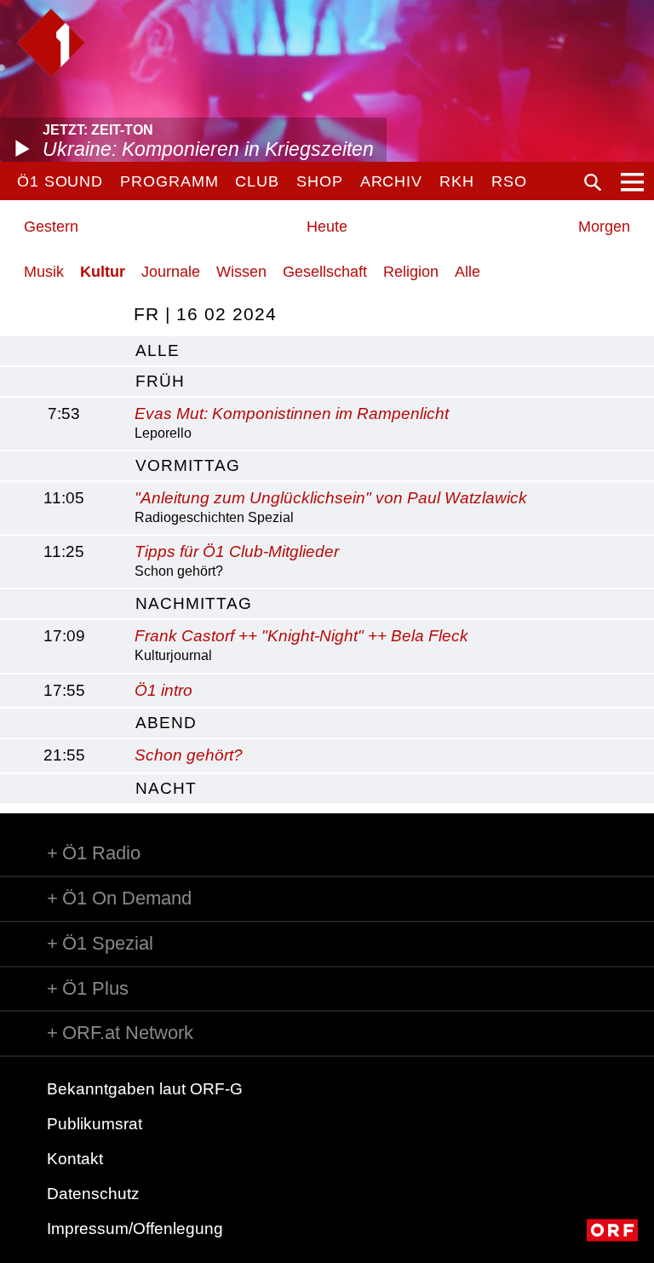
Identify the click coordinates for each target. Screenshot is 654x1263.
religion (411, 271)
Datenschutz (93, 1194)
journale (170, 271)
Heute (327, 226)
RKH (456, 181)
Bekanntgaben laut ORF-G (145, 1089)
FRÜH (160, 381)
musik (44, 271)
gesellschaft (325, 271)
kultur (102, 271)
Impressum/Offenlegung (135, 1228)
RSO (509, 181)
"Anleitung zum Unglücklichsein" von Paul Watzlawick (331, 498)
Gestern (51, 226)
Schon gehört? (189, 755)
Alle (467, 271)
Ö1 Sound (60, 181)
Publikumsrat (94, 1124)
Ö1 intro (163, 690)
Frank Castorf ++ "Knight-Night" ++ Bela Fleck (301, 636)
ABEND (166, 723)
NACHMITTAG (193, 603)
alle (157, 350)
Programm (169, 181)
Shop (319, 181)
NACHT (166, 788)
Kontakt (75, 1159)
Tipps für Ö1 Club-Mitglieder (237, 551)
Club (257, 181)
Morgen (604, 226)
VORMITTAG (187, 465)
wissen (241, 271)
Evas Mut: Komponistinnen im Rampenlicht (292, 413)
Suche (592, 182)
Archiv (391, 181)
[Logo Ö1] (51, 43)
